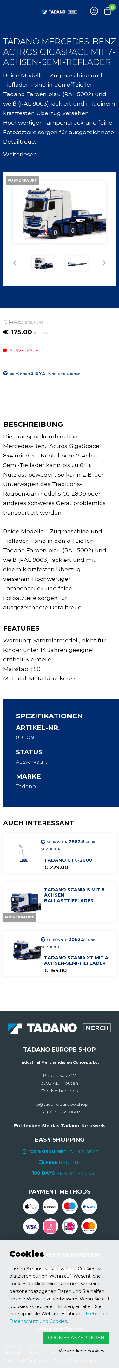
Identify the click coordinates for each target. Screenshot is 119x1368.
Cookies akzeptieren (76, 1337)
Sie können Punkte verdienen (70, 845)
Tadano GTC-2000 (68, 860)
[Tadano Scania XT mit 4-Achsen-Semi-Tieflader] (23, 951)
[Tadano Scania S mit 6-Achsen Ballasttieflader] (23, 902)
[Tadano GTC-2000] (23, 853)
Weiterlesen (20, 154)
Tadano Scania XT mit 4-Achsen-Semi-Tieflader (77, 960)
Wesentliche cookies (81, 1351)
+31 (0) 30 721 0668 (59, 1112)
